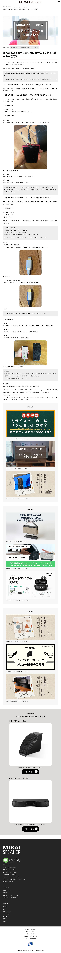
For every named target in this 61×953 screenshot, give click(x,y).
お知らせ (5, 919)
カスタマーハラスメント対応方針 (31, 938)
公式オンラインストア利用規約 (10, 895)
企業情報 (5, 907)
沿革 (4, 909)
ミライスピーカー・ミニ (9, 870)
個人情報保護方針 (30, 933)
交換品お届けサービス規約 (9, 897)
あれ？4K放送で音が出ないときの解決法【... (17, 701)
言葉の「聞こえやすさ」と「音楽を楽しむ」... (17, 541)
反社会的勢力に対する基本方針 (30, 936)
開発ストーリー (7, 911)
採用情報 (5, 916)
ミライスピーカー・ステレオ (10, 872)
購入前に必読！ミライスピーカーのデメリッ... (17, 642)
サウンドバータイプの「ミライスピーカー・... (17, 468)
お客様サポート (7, 890)
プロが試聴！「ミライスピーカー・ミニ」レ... (17, 671)
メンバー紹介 (6, 914)
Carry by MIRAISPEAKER (9, 874)
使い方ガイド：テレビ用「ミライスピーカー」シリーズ (24, 48)
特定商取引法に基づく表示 (30, 929)
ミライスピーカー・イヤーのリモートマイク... (17, 600)
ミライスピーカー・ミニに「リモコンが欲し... (17, 498)
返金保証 (5, 892)
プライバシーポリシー (30, 931)
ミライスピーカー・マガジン (19, 7)
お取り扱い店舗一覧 (8, 881)
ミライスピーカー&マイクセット (11, 877)
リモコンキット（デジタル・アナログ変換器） (14, 879)
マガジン (5, 921)
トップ (5, 6)
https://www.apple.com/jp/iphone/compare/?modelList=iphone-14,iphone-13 (25, 237)
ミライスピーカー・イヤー (9, 867)
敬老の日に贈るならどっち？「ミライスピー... (17, 568)
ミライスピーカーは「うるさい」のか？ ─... (17, 439)
